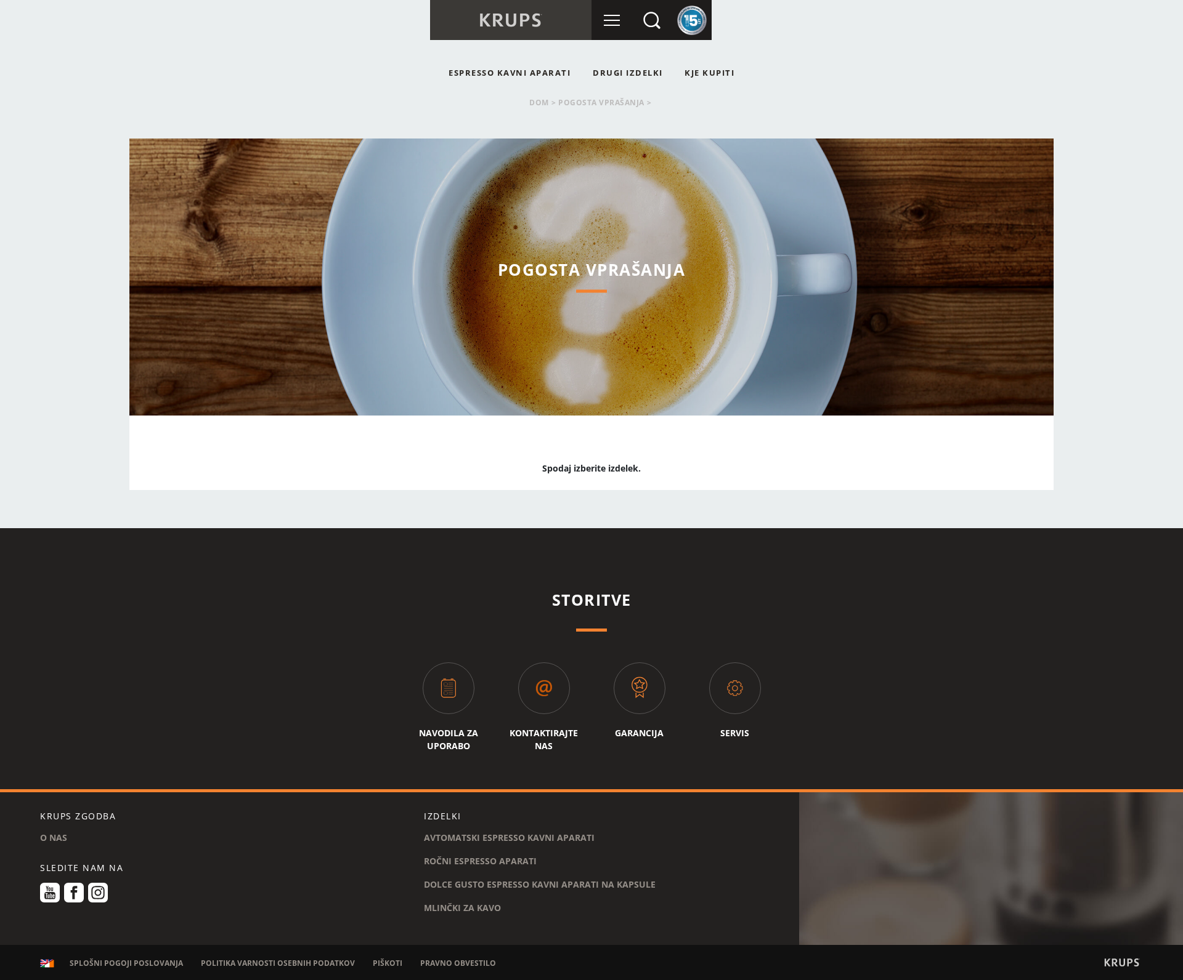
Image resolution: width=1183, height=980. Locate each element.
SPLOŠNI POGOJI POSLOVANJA (126, 963)
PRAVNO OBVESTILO (458, 963)
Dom (539, 102)
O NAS (53, 837)
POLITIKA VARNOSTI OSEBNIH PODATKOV (278, 963)
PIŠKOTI (387, 963)
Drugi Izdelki (628, 72)
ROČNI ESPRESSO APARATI (480, 861)
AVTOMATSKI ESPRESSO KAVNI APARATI (509, 837)
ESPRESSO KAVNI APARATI (510, 72)
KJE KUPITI (709, 72)
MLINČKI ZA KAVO (462, 908)
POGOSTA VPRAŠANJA (601, 102)
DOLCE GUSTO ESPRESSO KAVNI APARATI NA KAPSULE (540, 884)
